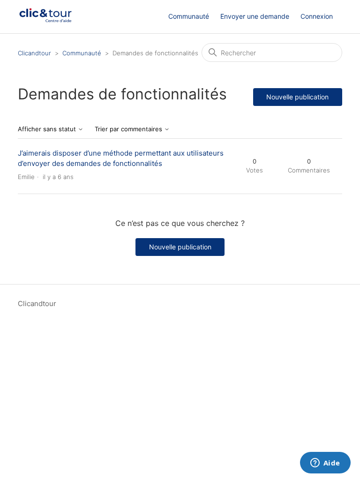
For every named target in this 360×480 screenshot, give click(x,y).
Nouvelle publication (297, 97)
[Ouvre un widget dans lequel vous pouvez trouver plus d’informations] (325, 463)
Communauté (188, 16)
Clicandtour (34, 53)
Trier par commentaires (129, 129)
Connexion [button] (316, 16)
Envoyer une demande (254, 16)
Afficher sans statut (48, 129)
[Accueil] (45, 21)
